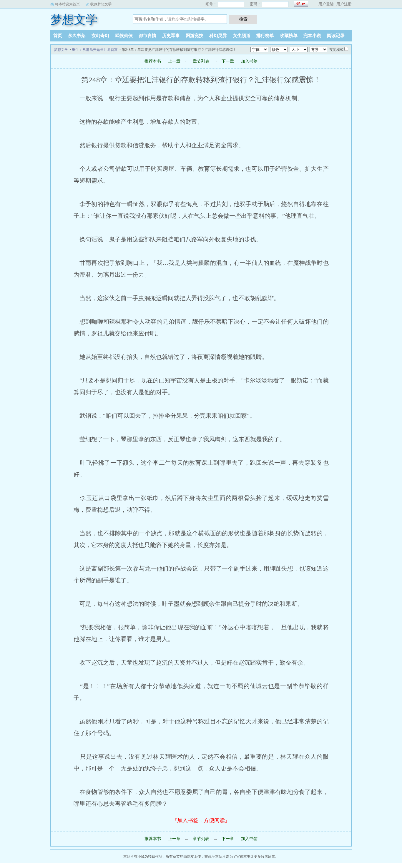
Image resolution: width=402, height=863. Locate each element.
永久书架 (77, 35)
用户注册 (344, 4)
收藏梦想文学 (101, 4)
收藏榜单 (289, 35)
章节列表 (201, 61)
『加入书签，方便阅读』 (201, 820)
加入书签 (249, 61)
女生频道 (241, 35)
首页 (57, 35)
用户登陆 (326, 4)
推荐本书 (152, 61)
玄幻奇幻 (100, 35)
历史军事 (171, 35)
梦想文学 (73, 19)
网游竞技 (194, 35)
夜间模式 (336, 50)
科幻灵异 (218, 35)
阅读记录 (336, 35)
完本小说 (312, 35)
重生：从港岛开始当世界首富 (95, 50)
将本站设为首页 (67, 4)
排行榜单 (265, 35)
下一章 (228, 61)
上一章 (174, 61)
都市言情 (147, 35)
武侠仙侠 (124, 35)
